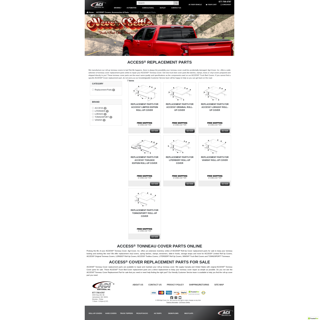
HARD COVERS (111, 313)
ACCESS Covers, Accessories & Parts (112, 12)
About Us (138, 285)
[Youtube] (180, 298)
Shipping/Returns (199, 285)
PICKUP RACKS (142, 313)
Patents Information (172, 302)
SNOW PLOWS (173, 313)
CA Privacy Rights (184, 302)
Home (91, 12)
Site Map (219, 285)
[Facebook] (171, 298)
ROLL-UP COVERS (95, 313)
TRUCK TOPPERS (126, 313)
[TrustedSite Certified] (194, 292)
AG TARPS (157, 313)
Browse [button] (117, 8)
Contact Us (155, 285)
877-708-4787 (225, 1)
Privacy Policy (175, 285)
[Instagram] (176, 298)
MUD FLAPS (188, 313)
